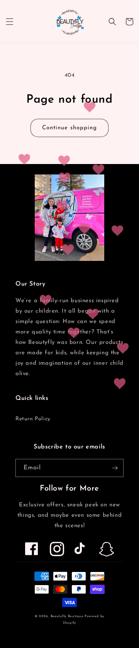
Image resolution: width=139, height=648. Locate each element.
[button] (9, 21)
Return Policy (33, 419)
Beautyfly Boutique (67, 616)
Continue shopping (69, 128)
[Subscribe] (114, 468)
